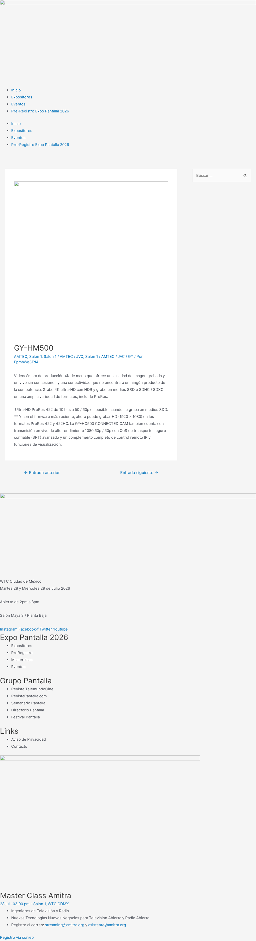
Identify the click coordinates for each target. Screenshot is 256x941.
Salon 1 (35, 356)
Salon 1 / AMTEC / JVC (63, 356)
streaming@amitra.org (64, 924)
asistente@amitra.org (107, 924)
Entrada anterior (42, 472)
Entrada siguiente (139, 472)
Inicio (16, 90)
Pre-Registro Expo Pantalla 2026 (40, 111)
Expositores (21, 97)
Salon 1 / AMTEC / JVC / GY (109, 356)
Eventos (18, 104)
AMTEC (20, 356)
